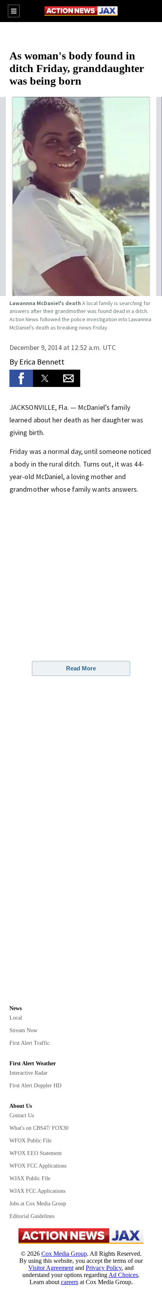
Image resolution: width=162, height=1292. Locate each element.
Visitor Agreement (51, 1267)
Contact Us (21, 1115)
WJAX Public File (29, 1178)
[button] (81, 196)
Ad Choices (123, 1275)
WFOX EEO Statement (35, 1153)
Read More (81, 668)
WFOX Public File (30, 1141)
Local (15, 1018)
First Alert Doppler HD (35, 1085)
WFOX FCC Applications (37, 1166)
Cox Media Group (64, 1253)
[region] (81, 35)
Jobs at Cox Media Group (37, 1204)
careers (69, 1282)
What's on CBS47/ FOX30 (38, 1128)
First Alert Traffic (29, 1043)
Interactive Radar (28, 1073)
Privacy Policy (104, 1267)
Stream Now (23, 1030)
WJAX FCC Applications (37, 1191)
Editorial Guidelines (31, 1216)
